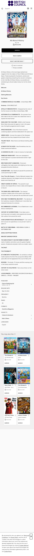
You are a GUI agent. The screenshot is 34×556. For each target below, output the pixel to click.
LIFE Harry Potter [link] (9, 415)
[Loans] (28, 9)
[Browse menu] (31, 8)
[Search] (2, 8)
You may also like (7, 334)
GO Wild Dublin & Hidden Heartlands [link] (23, 355)
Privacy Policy (14, 537)
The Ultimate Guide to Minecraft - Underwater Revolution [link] (23, 385)
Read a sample (17, 56)
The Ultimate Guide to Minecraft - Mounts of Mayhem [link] (9, 355)
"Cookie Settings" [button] (24, 545)
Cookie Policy (8, 551)
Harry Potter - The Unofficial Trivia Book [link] (9, 385)
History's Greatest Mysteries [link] (23, 415)
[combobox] (14, 8)
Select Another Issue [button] (16, 61)
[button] (17, 50)
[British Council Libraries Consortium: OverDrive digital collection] (17, 3)
